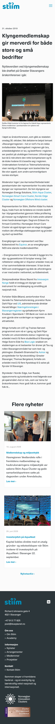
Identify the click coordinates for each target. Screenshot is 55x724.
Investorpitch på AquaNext (20, 536)
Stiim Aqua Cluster (41, 192)
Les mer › (11, 481)
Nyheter (11, 648)
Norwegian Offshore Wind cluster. (30, 199)
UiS (19, 303)
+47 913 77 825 (12, 620)
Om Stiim (11, 634)
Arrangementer (15, 651)
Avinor (42, 352)
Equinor (23, 244)
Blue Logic (29, 341)
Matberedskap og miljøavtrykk (22, 452)
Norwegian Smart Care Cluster (18, 196)
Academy (11, 638)
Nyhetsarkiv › (27, 573)
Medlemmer (13, 655)
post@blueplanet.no (15, 623)
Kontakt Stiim (13, 669)
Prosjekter (12, 659)
